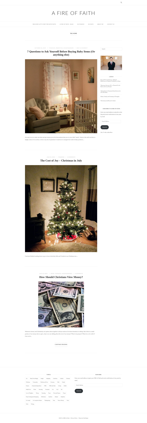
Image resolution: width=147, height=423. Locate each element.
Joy (53, 389)
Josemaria (47, 389)
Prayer (64, 393)
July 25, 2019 (51, 157)
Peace (49, 393)
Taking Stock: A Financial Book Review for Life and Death (111, 91)
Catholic (61, 378)
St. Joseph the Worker (37, 400)
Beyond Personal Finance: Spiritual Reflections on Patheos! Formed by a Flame (110, 80)
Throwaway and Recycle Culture (108, 100)
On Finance (80, 24)
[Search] (120, 48)
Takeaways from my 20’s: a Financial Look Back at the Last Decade (110, 86)
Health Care (28, 389)
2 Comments (71, 157)
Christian (68, 378)
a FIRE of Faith (73, 13)
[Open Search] (121, 2)
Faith (52, 273)
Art (26, 378)
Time (54, 400)
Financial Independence (36, 385)
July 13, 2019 (43, 273)
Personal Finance (56, 393)
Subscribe (104, 127)
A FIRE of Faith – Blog (66, 24)
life (61, 389)
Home (35, 389)
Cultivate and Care (44, 382)
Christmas (28, 382)
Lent (57, 389)
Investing (41, 389)
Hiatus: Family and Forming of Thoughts (110, 96)
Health (65, 385)
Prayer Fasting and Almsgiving (32, 396)
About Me (100, 24)
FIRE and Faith (52, 385)
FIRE (45, 385)
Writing (32, 404)
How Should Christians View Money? (61, 277)
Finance (27, 385)
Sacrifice (50, 396)
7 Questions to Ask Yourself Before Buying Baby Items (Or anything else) (61, 53)
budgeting (48, 378)
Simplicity (63, 396)
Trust (68, 400)
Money (37, 393)
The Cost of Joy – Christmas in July (61, 160)
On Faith (90, 24)
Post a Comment (82, 48)
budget (42, 378)
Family (63, 382)
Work (27, 404)
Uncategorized (68, 48)
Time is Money (61, 400)
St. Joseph (28, 400)
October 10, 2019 (40, 48)
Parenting (59, 48)
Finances (52, 48)
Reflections (43, 396)
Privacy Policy (74, 418)
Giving (59, 385)
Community (35, 382)
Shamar (56, 396)
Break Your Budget (34, 378)
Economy (52, 382)
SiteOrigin (85, 418)
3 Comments (79, 273)
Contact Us (110, 24)
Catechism (55, 378)
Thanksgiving (47, 400)
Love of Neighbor (29, 393)
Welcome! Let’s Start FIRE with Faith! (44, 24)
